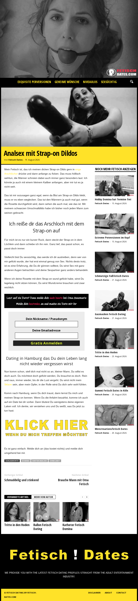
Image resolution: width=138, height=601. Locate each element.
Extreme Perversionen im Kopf (112, 237)
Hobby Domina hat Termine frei (113, 199)
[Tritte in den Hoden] (17, 512)
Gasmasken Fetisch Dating (110, 314)
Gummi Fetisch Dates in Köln (111, 390)
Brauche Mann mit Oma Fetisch (73, 482)
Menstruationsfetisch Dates (111, 429)
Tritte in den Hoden (16, 525)
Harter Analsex (39, 461)
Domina (25, 461)
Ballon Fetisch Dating (42, 527)
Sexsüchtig (109, 82)
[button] (131, 82)
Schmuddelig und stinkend (21, 480)
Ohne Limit (55, 461)
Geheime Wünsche (67, 82)
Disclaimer (94, 592)
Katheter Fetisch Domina (73, 527)
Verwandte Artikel (18, 497)
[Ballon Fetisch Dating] (46, 512)
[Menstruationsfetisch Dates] (114, 415)
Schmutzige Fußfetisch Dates (112, 276)
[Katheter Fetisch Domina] (76, 512)
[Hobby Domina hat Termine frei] (114, 185)
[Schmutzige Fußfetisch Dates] (114, 262)
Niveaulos (90, 82)
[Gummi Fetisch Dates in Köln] (114, 376)
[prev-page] (82, 497)
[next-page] (87, 497)
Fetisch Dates (15, 159)
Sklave (8, 384)
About (108, 592)
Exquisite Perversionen (34, 82)
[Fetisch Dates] (69, 39)
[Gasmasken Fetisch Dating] (114, 300)
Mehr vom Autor (43, 497)
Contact (121, 592)
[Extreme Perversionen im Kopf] (114, 223)
